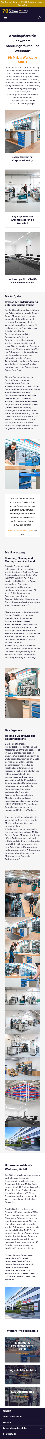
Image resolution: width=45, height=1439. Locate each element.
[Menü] (5, 17)
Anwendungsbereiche (14, 1428)
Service (6, 1422)
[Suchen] (39, 17)
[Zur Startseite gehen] (15, 11)
